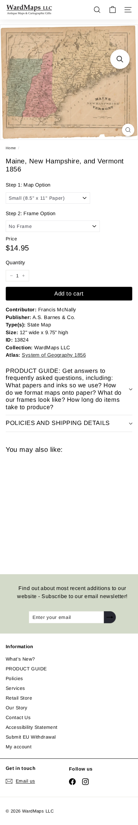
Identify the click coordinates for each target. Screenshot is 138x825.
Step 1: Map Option (28, 185)
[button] (120, 59)
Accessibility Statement (32, 727)
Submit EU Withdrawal (31, 737)
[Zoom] (128, 130)
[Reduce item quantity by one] (11, 275)
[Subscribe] (110, 617)
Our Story (16, 707)
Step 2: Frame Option (30, 213)
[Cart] (112, 9)
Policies (14, 678)
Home (11, 148)
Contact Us (18, 717)
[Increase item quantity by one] (23, 275)
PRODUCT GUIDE (26, 668)
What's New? (20, 659)
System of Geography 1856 (54, 355)
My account (18, 746)
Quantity (15, 262)
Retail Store (19, 698)
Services (15, 688)
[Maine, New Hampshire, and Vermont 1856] (53, 509)
